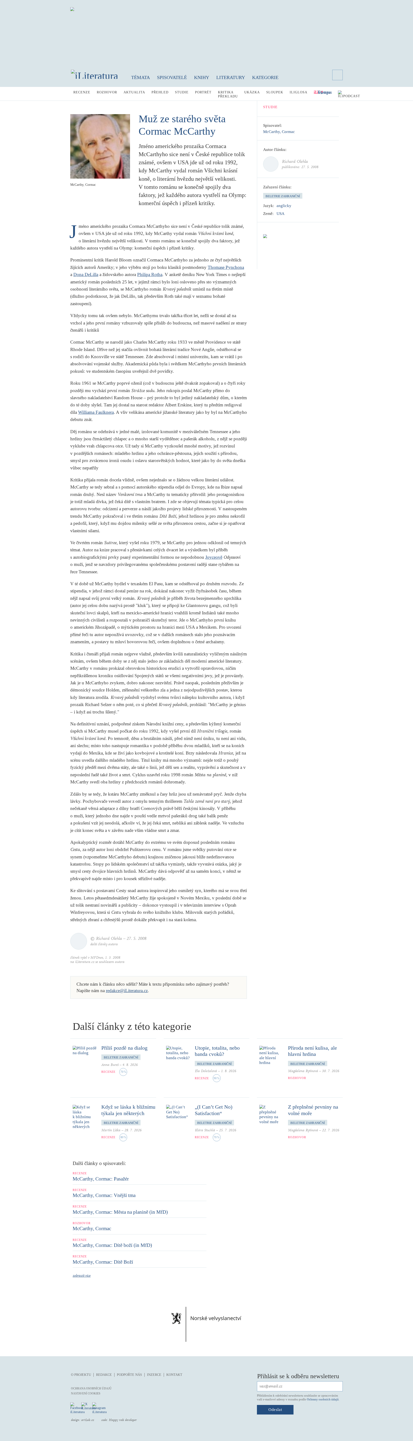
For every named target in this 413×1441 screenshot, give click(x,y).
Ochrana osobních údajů (91, 1388)
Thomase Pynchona (226, 267)
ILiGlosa (298, 92)
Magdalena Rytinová (303, 1071)
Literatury (230, 77)
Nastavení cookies (85, 1393)
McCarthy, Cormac (279, 131)
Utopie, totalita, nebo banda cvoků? (217, 1051)
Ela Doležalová (206, 1071)
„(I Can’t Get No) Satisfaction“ (213, 1110)
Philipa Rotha (149, 274)
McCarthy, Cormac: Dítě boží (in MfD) (112, 1245)
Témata (140, 77)
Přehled (160, 92)
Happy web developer (123, 1420)
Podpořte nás (129, 1375)
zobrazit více (82, 1276)
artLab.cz (87, 1420)
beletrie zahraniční (283, 196)
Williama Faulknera (96, 412)
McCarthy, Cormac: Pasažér (101, 1179)
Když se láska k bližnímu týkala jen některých (128, 1110)
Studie (182, 92)
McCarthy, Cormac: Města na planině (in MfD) (120, 1212)
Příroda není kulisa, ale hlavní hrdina (312, 1051)
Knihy (201, 77)
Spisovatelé (172, 77)
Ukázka (252, 92)
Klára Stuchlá (205, 1130)
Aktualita (134, 92)
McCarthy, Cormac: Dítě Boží (103, 1262)
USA (280, 213)
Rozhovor (107, 92)
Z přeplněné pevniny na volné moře (313, 1110)
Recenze (81, 92)
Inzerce (154, 1375)
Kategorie (265, 77)
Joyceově (213, 557)
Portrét (203, 92)
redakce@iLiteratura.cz (127, 990)
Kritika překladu (228, 94)
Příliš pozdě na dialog (124, 1048)
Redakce (104, 1375)
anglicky (284, 205)
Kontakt (174, 1375)
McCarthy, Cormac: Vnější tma (104, 1195)
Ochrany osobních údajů (323, 1399)
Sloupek (274, 92)
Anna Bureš (110, 1065)
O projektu (81, 1375)
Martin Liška (110, 1130)
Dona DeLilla (85, 274)
